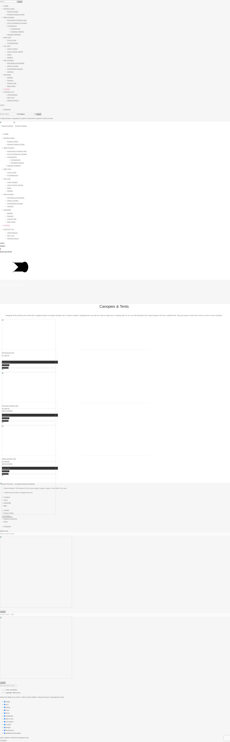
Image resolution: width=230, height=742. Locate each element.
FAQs (6, 522)
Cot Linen (7, 46)
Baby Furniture (9, 17)
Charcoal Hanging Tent (10, 406)
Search (19, 1)
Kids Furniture (9, 60)
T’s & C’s (7, 516)
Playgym (10, 80)
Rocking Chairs (9, 9)
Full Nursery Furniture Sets (17, 20)
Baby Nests (11, 86)
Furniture (7, 497)
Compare (5, 368)
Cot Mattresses (12, 43)
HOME (6, 6)
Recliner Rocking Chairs (16, 14)
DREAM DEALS (13, 100)
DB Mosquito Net (8, 353)
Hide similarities (11, 690)
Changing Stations (17, 32)
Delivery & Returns (10, 519)
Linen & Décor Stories (15, 52)
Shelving (10, 72)
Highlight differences (12, 693)
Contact (6, 510)
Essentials (7, 75)
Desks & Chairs (12, 66)
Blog (5, 506)
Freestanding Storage (15, 69)
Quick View (6, 362)
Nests (9, 55)
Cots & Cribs (11, 40)
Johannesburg (12, 95)
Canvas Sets (11, 83)
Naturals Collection (14, 34)
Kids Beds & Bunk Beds (15, 63)
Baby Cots (7, 37)
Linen (6, 500)
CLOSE (3, 611)
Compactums (12, 26)
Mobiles (10, 57)
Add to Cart (6, 365)
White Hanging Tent (9, 459)
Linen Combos (12, 49)
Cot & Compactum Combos (17, 23)
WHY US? (11, 98)
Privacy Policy (9, 513)
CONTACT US (9, 92)
